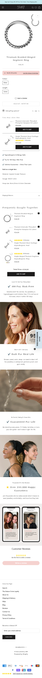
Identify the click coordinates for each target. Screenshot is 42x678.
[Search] (33, 7)
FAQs (4, 601)
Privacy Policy (6, 615)
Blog (3, 605)
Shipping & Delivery (8, 598)
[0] (36, 7)
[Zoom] (37, 15)
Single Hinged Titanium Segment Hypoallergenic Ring (26, 257)
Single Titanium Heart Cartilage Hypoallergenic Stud (26, 137)
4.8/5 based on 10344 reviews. (23, 674)
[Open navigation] (3, 7)
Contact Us (6, 612)
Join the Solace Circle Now (30, 73)
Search (4, 588)
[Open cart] (39, 7)
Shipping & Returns (7, 195)
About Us (5, 595)
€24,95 (18, 125)
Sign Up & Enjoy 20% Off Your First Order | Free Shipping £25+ (21, 2)
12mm (5, 92)
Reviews (5, 608)
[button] (38, 339)
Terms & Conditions (8, 618)
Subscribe (8, 637)
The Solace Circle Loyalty (10, 591)
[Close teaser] (35, 349)
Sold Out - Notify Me (21, 104)
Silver (5, 83)
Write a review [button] (21, 563)
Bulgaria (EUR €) (20, 647)
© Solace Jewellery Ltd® (21, 651)
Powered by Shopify (21, 654)
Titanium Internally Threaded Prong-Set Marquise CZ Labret (26, 122)
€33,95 (18, 143)
